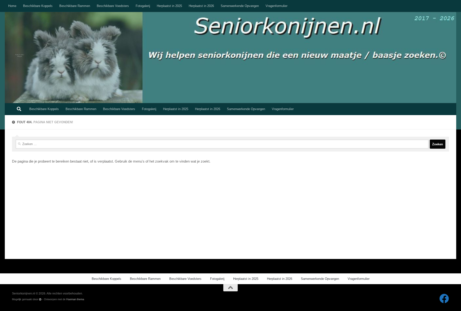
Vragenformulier (276, 6)
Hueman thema (75, 299)
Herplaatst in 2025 (169, 6)
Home (12, 6)
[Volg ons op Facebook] (444, 298)
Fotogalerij (143, 6)
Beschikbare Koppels (38, 6)
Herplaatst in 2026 (201, 6)
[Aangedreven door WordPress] (40, 299)
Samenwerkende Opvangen (240, 6)
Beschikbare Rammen (74, 6)
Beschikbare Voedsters (113, 6)
